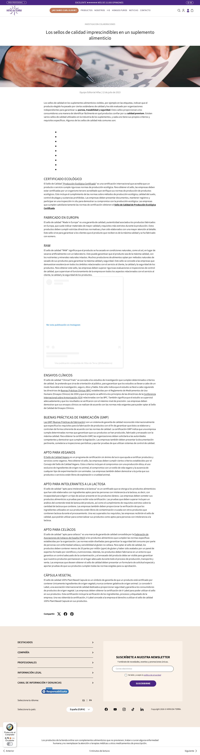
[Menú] (15, 724)
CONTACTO (145, 10)
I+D (108, 10)
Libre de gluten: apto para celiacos (75, 164)
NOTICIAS (133, 10)
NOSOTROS (99, 10)
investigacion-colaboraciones (100, 24)
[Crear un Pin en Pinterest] (72, 614)
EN (90, 700)
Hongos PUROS (119, 10)
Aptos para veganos (67, 155)
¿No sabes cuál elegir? (64, 10)
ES (83, 700)
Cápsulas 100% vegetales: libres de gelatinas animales (84, 169)
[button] (192, 10)
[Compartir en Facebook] (65, 614)
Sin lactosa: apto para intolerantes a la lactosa (80, 160)
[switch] (10, 744)
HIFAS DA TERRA (174, 709)
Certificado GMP (66, 150)
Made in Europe (65, 136)
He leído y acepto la (144, 675)
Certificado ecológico (68, 132)
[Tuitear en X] (59, 614)
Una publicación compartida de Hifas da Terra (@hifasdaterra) (83, 363)
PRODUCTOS (86, 10)
